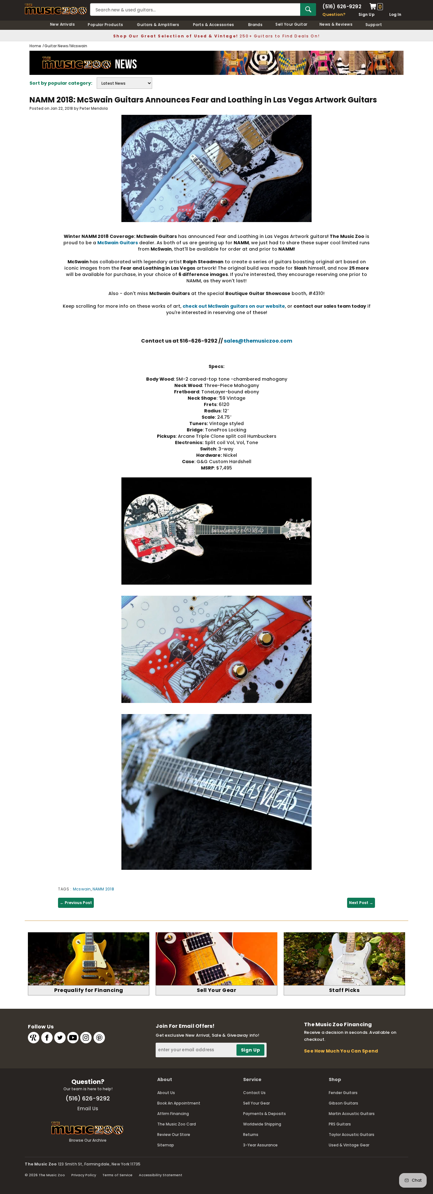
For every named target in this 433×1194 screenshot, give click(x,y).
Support (373, 24)
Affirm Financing (173, 1113)
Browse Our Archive (88, 1140)
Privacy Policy (83, 1175)
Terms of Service (117, 1175)
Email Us (87, 1108)
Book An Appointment (178, 1103)
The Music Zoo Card (176, 1124)
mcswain (82, 889)
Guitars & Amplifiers (158, 24)
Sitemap (165, 1145)
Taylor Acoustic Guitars (351, 1134)
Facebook (47, 1037)
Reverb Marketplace (33, 1037)
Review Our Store (173, 1134)
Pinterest (99, 1037)
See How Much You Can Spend (341, 1051)
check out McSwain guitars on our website (234, 306)
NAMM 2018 (103, 889)
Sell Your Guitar (291, 24)
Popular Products (105, 24)
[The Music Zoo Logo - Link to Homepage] (56, 9)
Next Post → (361, 902)
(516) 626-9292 (341, 6)
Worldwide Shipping (262, 1124)
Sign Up (367, 14)
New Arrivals (62, 24)
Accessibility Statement (160, 1175)
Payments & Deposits (264, 1113)
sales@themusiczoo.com (258, 340)
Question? (334, 14)
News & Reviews (336, 24)
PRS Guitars (340, 1124)
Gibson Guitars (343, 1103)
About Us (166, 1092)
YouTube (73, 1037)
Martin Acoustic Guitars (352, 1113)
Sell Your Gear (256, 1103)
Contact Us (254, 1092)
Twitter (60, 1037)
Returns (250, 1134)
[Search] (308, 9)
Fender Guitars (343, 1092)
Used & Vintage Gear (349, 1145)
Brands (255, 24)
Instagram (86, 1037)
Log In (395, 14)
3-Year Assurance (260, 1145)
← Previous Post (76, 902)
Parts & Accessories (213, 24)
